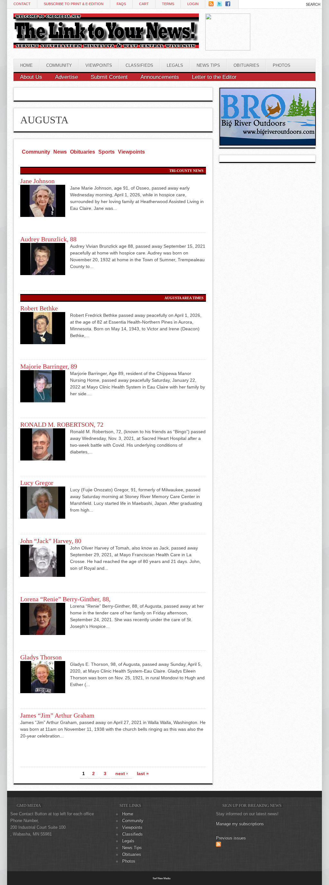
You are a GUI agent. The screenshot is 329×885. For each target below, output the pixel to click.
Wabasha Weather (282, 42)
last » (143, 773)
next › (121, 773)
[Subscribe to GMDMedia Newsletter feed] (218, 845)
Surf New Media (161, 878)
